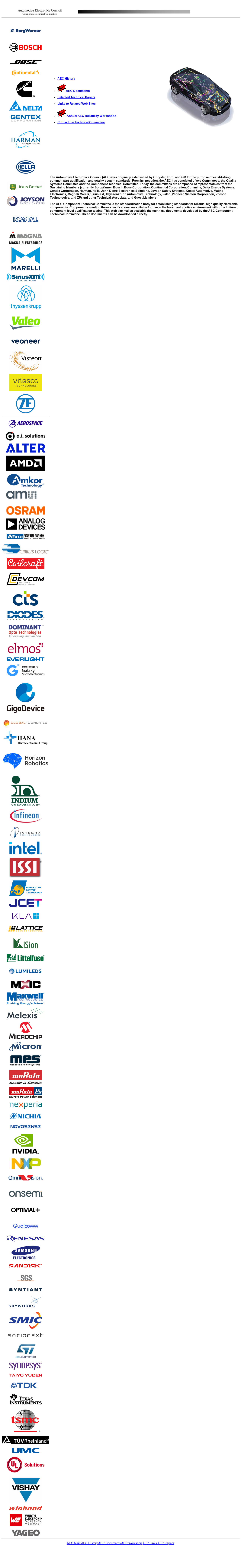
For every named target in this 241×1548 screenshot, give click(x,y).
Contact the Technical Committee (81, 122)
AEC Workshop (131, 1543)
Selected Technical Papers (76, 97)
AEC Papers (165, 1543)
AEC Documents (78, 90)
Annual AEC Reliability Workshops (91, 115)
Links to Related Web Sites (76, 103)
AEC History (66, 78)
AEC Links (150, 1543)
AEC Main (74, 1543)
